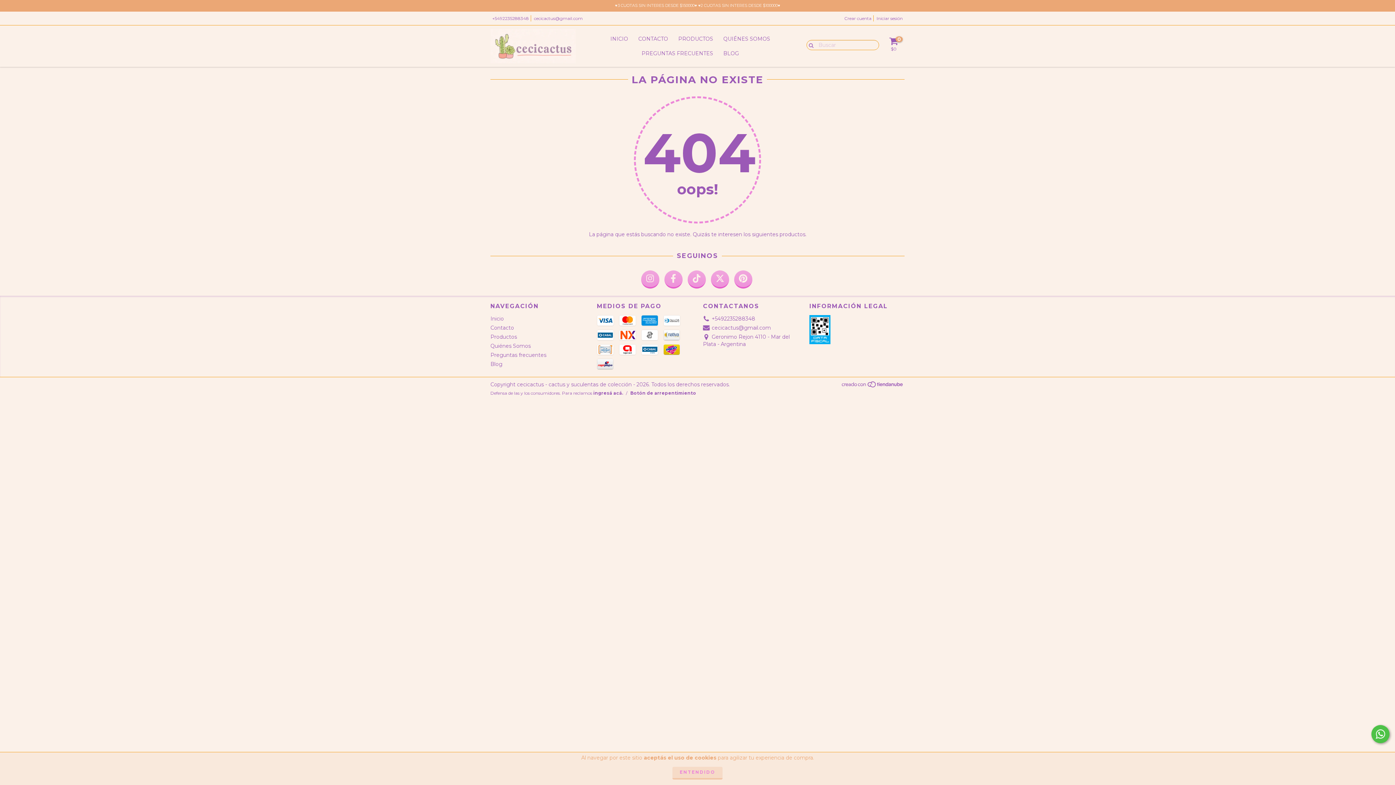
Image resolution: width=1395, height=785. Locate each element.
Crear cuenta (858, 18)
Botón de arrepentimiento (663, 393)
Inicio (619, 39)
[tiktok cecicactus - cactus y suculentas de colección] (697, 279)
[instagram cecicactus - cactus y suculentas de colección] (650, 279)
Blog (731, 53)
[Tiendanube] (873, 386)
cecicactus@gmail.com (558, 18)
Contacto (653, 39)
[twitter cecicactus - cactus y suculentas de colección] (720, 279)
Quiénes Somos (746, 39)
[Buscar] (809, 45)
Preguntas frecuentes (677, 53)
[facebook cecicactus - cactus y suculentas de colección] (673, 279)
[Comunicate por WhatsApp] (1380, 734)
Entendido (697, 772)
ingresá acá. (608, 393)
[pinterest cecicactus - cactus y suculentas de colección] (743, 279)
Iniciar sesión (890, 18)
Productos (695, 39)
